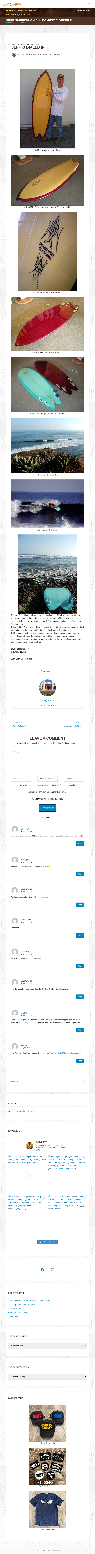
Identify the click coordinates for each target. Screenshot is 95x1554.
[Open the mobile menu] (89, 4)
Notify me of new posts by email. (49, 799)
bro (37, 44)
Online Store (82, 11)
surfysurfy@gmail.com (18, 15)
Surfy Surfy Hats (47, 1443)
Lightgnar (25, 860)
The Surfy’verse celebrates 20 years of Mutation (29, 1300)
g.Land (24, 1013)
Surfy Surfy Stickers (47, 1486)
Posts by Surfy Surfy (47, 705)
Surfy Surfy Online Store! (21, 659)
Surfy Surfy (26, 55)
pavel (32, 44)
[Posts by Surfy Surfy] (14, 54)
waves (23, 44)
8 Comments (56, 55)
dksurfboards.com (18, 652)
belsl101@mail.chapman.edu (69, 1053)
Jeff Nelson (51, 621)
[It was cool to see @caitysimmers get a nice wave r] (27, 1214)
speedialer (16, 44)
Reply (80, 843)
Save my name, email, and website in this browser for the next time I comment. (51, 785)
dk (28, 44)
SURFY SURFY (15, 1309)
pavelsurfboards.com (20, 649)
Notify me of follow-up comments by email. (48, 792)
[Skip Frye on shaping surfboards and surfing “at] (27, 1174)
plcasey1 (25, 829)
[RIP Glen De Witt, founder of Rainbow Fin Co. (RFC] (67, 1214)
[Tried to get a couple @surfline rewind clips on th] (67, 1174)
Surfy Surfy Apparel (47, 1529)
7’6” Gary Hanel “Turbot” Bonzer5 (22, 1304)
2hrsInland (26, 952)
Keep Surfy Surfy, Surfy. (18, 1312)
